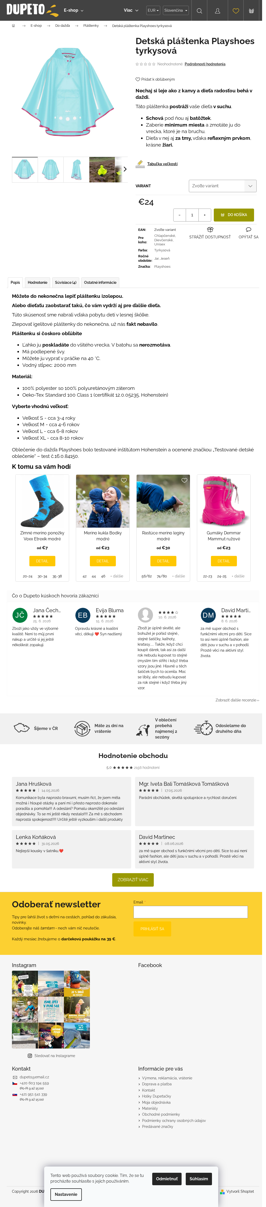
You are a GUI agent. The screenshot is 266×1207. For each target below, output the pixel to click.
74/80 (162, 576)
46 (103, 576)
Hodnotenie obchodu (133, 756)
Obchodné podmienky (161, 1114)
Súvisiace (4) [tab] (65, 282)
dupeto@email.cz (34, 1077)
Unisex (159, 244)
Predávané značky (157, 1127)
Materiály (150, 1108)
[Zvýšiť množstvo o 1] (204, 215)
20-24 (27, 576)
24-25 (222, 576)
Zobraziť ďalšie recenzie (236, 700)
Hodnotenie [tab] (37, 282)
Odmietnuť (167, 1178)
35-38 (57, 576)
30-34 (42, 576)
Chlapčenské (164, 236)
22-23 (207, 576)
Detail (42, 561)
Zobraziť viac (133, 879)
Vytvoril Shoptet (240, 1191)
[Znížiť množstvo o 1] (180, 215)
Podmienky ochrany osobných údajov (174, 1121)
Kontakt (148, 1090)
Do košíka (237, 215)
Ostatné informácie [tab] (100, 282)
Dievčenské (163, 240)
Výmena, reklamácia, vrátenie (167, 1078)
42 (85, 576)
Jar (156, 258)
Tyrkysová (162, 250)
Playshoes (162, 266)
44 (94, 576)
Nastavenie (66, 1194)
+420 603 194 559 (34, 1083)
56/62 (147, 576)
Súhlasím (199, 1178)
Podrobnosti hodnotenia (205, 64)
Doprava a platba (157, 1084)
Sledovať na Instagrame (55, 1056)
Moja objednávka (156, 1102)
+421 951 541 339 (33, 1094)
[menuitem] (74, 10)
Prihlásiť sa (152, 929)
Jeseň (165, 258)
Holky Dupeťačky (156, 1096)
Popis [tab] (15, 282)
